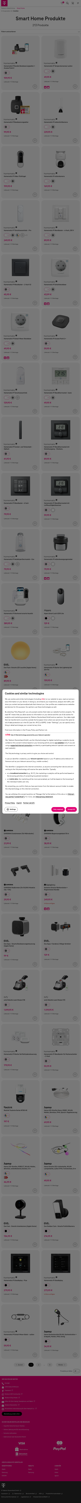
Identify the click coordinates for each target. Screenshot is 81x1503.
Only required (58, 809)
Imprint (19, 803)
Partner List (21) (28, 803)
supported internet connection (21, 745)
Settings (13, 809)
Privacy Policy (10, 803)
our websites (59, 743)
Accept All (71, 809)
